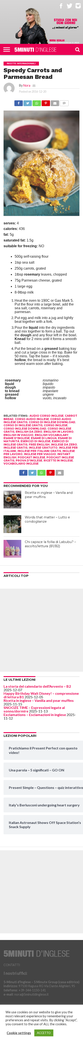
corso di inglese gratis (23, 425)
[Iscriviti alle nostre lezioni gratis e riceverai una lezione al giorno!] (65, 24)
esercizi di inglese (35, 441)
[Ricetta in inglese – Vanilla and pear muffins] (12, 499)
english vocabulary (51, 435)
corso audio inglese (32, 419)
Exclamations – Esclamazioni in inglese (35, 714)
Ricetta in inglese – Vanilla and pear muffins (39, 700)
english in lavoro (58, 431)
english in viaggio (18, 435)
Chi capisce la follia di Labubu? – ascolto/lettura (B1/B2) (50, 544)
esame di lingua (44, 438)
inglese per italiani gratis (39, 451)
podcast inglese (31, 457)
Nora (26, 85)
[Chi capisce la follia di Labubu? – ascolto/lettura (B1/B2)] (12, 549)
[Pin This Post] (46, 102)
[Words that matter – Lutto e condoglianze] (12, 524)
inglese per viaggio (40, 454)
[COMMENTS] (64, 102)
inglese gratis (15, 447)
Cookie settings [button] (19, 1033)
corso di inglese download (52, 422)
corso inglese (56, 425)
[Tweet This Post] (27, 102)
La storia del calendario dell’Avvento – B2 (37, 686)
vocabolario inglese (21, 463)
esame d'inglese (17, 438)
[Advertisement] (41, 630)
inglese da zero (64, 444)
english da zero (29, 431)
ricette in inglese (58, 460)
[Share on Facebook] (18, 102)
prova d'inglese (29, 460)
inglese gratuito (43, 447)
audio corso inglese (46, 415)
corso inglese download (25, 428)
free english (39, 444)
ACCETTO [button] (44, 1033)
